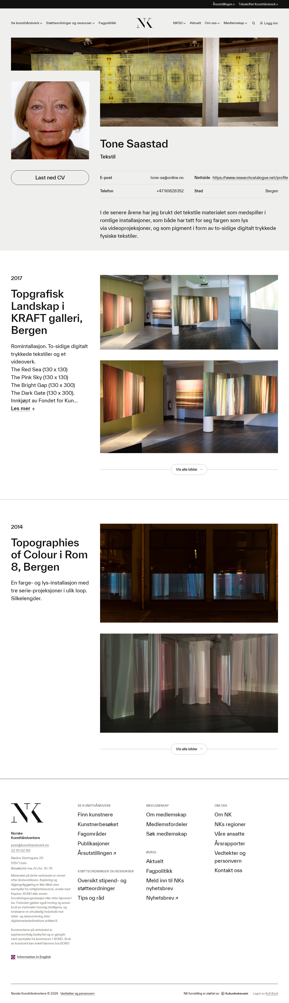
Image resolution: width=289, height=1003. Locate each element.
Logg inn (271, 23)
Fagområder (92, 834)
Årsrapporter (230, 843)
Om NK (223, 814)
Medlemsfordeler (167, 824)
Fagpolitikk (107, 23)
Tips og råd (91, 898)
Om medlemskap (166, 814)
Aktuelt (195, 23)
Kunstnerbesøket (98, 824)
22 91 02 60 (20, 850)
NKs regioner (230, 824)
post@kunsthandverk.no (30, 845)
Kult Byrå (272, 993)
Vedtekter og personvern (78, 993)
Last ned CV (50, 177)
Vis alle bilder (186, 469)
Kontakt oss (228, 870)
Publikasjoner (94, 843)
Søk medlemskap (166, 834)
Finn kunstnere (95, 814)
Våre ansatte (230, 834)
